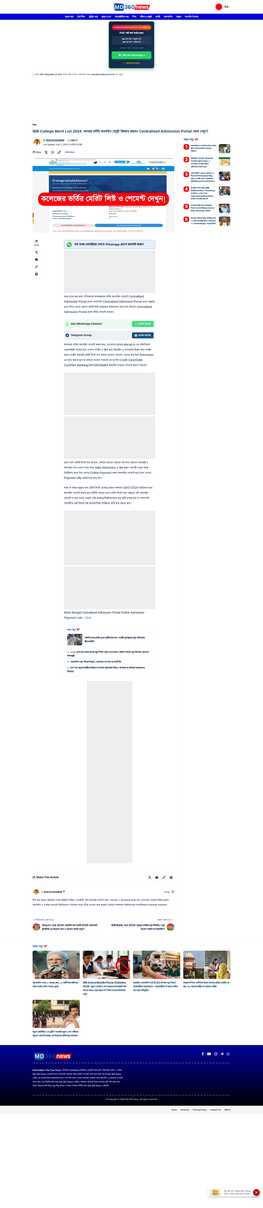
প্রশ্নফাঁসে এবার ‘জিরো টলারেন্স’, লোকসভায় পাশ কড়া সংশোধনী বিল (95, 661)
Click (88, 618)
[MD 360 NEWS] (131, 6)
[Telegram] (222, 1054)
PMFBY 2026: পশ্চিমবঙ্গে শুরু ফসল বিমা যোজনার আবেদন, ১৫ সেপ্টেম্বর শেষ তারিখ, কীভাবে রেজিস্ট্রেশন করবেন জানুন (202, 162)
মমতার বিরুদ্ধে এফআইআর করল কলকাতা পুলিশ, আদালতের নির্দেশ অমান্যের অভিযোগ (203, 148)
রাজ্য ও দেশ (37, 976)
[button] (219, 7)
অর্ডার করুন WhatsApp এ (131, 55)
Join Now (144, 323)
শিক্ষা (37, 74)
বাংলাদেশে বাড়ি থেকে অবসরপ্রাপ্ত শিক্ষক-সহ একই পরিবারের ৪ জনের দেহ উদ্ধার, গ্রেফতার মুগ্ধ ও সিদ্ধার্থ (202, 208)
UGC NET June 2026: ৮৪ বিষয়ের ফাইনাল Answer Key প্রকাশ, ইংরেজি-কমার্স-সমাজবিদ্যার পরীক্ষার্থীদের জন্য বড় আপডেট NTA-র (203, 177)
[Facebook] (203, 1054)
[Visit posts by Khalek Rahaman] (37, 142)
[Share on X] (46, 152)
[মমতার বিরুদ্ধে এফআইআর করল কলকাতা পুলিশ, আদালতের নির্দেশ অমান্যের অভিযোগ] (224, 148)
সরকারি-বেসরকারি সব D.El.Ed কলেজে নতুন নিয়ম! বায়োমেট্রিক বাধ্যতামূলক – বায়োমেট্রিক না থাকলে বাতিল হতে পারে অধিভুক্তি (155, 986)
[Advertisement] (131, 99)
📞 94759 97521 (131, 63)
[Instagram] (172, 892)
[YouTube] (209, 1054)
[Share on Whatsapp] (53, 152)
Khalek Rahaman (55, 140)
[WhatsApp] (228, 1054)
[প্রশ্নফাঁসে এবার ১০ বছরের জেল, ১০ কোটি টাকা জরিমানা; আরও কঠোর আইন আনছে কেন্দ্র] (56, 965)
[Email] (36, 259)
